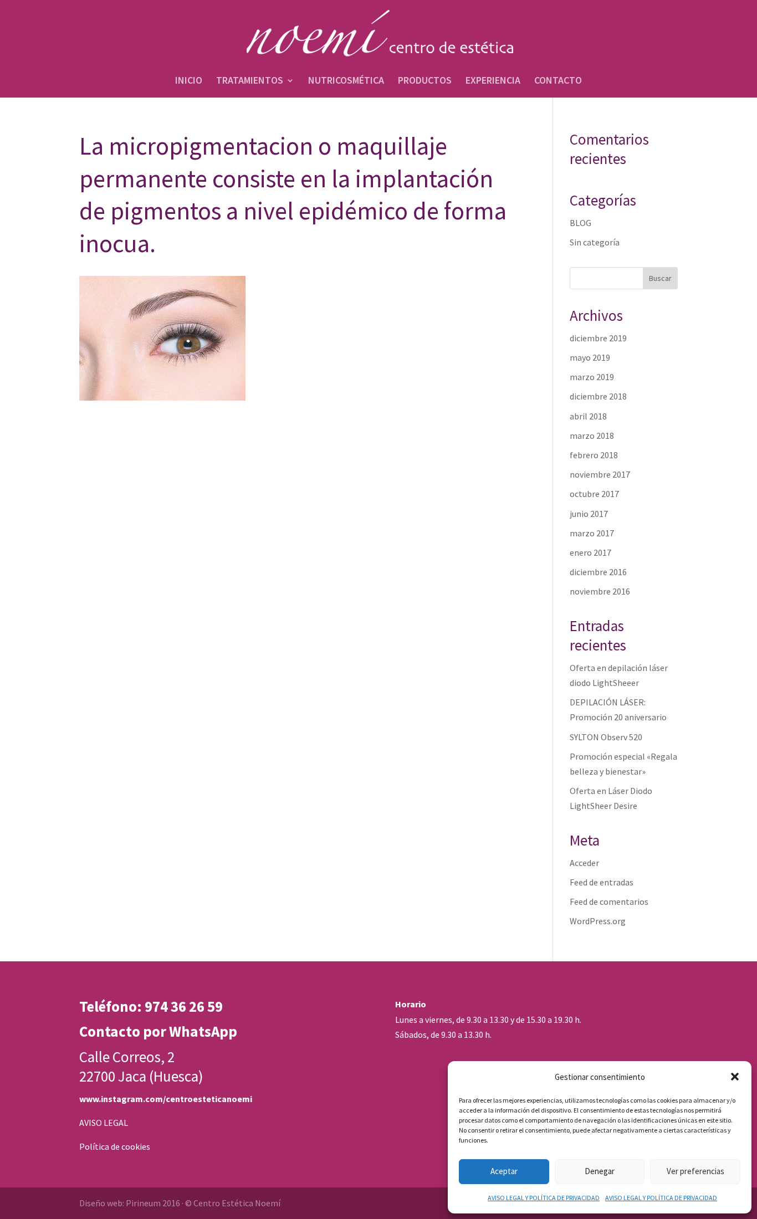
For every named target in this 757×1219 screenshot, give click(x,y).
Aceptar (504, 1171)
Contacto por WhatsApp (158, 1031)
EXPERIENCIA (493, 81)
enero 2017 (590, 552)
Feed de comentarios (609, 901)
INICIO (188, 81)
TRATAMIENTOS (249, 81)
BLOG (580, 222)
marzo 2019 (592, 376)
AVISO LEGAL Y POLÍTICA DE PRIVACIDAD (544, 1198)
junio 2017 (589, 513)
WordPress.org (598, 920)
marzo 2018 (592, 435)
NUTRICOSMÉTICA (346, 81)
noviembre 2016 (600, 591)
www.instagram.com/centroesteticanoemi (165, 1098)
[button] (734, 1076)
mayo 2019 (590, 357)
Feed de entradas (601, 882)
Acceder (584, 862)
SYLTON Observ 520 (606, 736)
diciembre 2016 (598, 571)
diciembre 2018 (598, 396)
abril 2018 (588, 416)
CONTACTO (558, 81)
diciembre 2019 (598, 338)
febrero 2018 (594, 454)
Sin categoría (595, 242)
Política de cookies (114, 1146)
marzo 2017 (592, 533)
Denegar (600, 1171)
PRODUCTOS (425, 81)
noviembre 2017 (600, 474)
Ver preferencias (695, 1171)
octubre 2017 (594, 493)
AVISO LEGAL (103, 1122)
